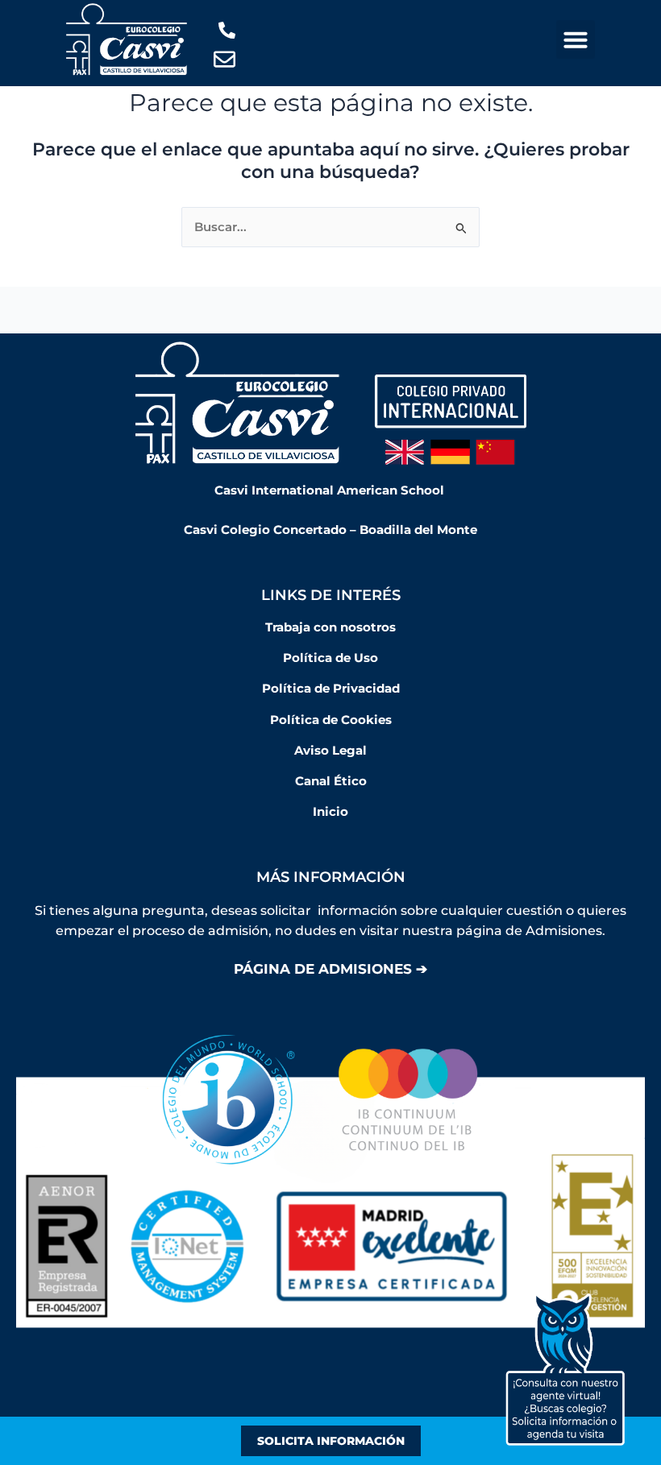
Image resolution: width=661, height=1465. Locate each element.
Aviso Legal (330, 750)
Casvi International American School (330, 490)
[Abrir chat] (565, 1369)
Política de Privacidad (331, 688)
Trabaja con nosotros (330, 627)
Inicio (330, 812)
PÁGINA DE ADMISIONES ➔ (330, 969)
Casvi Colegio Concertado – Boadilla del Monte (330, 530)
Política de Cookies (331, 720)
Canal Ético (331, 781)
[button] (575, 39)
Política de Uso (330, 658)
